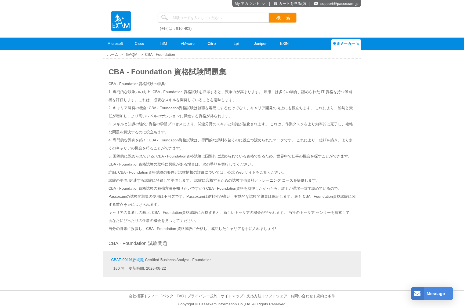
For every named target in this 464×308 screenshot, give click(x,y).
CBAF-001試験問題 (127, 260)
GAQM (131, 54)
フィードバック (160, 296)
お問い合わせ (302, 296)
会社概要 (136, 296)
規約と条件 (325, 296)
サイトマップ (232, 296)
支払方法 (254, 296)
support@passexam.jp (339, 3)
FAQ (180, 296)
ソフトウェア (276, 296)
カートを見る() (292, 3)
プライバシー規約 (202, 296)
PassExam (121, 21)
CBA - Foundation (160, 54)
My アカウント (248, 3)
